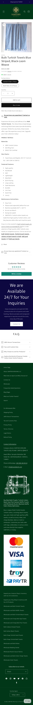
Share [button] (5, 244)
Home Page (7, 367)
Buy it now (16, 105)
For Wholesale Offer (9, 408)
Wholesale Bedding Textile (11, 647)
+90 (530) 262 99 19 (21, 463)
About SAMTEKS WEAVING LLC (12, 371)
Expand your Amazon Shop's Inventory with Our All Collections (15, 595)
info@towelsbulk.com (15, 467)
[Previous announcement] (3, 2)
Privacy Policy (8, 425)
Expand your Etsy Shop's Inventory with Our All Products (15, 601)
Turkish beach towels (22, 234)
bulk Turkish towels (7, 234)
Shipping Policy (8, 412)
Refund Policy (8, 437)
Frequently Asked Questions (12, 388)
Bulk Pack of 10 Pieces (10, 86)
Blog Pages (7, 392)
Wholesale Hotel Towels (11, 660)
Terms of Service (8, 429)
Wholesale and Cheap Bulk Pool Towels (15, 623)
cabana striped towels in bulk (11, 236)
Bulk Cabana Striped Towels (12, 627)
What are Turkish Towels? (11, 396)
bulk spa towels (14, 239)
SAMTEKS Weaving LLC (13, 701)
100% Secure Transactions (11, 416)
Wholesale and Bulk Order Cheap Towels (16, 656)
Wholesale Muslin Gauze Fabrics (13, 651)
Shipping (9, 71)
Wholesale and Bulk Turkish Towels (14, 606)
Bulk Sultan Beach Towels (11, 631)
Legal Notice (7, 433)
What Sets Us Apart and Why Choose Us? (16, 376)
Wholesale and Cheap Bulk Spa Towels (15, 618)
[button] (4, 12)
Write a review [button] (16, 274)
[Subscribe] (26, 672)
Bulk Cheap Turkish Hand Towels (13, 635)
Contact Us (16, 324)
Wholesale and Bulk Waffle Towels (14, 610)
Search (6, 400)
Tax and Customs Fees (10, 421)
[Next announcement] (30, 2)
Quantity (3, 90)
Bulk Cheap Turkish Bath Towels (13, 639)
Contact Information (10, 444)
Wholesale (7, 384)
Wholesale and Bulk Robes (11, 643)
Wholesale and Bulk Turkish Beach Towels (16, 614)
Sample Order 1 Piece (10, 81)
